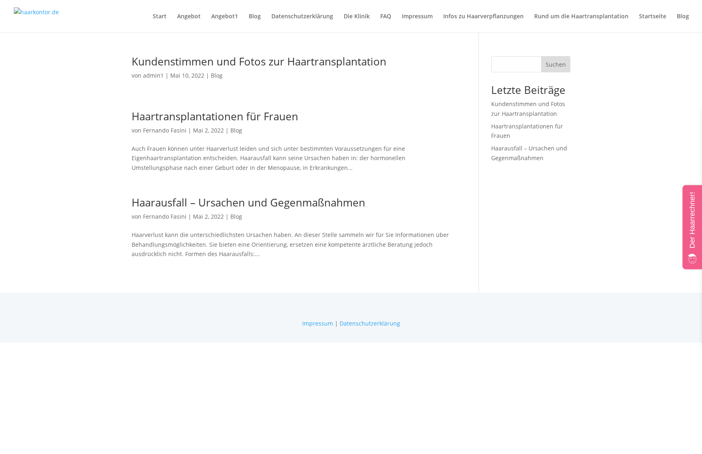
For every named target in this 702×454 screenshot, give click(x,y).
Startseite (652, 16)
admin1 (153, 75)
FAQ (385, 16)
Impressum (417, 16)
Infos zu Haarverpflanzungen (483, 16)
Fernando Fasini (164, 130)
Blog (255, 16)
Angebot (189, 16)
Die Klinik (357, 16)
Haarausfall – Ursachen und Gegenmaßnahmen (248, 202)
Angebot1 (224, 16)
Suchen (556, 64)
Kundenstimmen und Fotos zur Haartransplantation (259, 61)
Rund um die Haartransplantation (581, 16)
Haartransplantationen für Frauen (215, 116)
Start (160, 16)
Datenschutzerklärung (302, 16)
